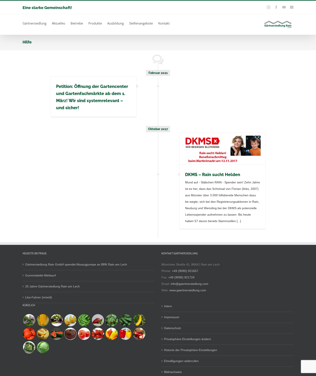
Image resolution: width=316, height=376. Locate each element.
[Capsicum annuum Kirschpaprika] (139, 334)
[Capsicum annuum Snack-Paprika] (111, 334)
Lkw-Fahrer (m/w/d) (38, 297)
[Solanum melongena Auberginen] (56, 320)
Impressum (171, 317)
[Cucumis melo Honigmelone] (42, 334)
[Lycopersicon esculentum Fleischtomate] (84, 334)
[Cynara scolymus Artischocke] (111, 320)
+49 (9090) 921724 (181, 277)
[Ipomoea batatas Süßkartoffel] (97, 320)
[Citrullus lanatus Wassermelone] (56, 334)
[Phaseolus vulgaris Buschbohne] (84, 320)
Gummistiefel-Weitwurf (40, 275)
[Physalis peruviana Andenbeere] (70, 320)
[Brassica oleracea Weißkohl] (42, 347)
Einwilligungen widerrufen (181, 361)
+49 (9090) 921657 (185, 271)
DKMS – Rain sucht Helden (212, 174)
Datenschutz (172, 328)
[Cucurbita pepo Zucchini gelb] (139, 320)
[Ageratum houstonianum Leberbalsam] (29, 320)
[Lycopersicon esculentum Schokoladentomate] (70, 334)
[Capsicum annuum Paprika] (125, 334)
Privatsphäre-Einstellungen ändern (187, 339)
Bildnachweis (173, 372)
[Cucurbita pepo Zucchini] (125, 320)
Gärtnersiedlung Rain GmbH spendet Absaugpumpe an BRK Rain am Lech (76, 264)
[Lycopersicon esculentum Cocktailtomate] (97, 334)
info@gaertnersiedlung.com (189, 283)
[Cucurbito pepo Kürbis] (29, 334)
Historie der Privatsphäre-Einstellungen (190, 350)
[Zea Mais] (42, 320)
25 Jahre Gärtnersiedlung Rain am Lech (52, 286)
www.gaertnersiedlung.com (187, 290)
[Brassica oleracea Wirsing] (29, 347)
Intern (168, 306)
